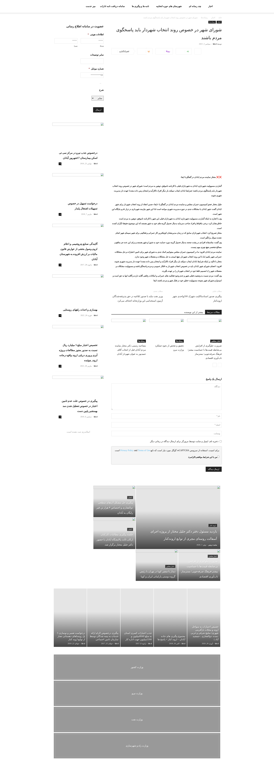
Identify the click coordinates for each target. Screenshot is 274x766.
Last (76, 46)
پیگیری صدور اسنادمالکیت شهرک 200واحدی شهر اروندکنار (197, 298)
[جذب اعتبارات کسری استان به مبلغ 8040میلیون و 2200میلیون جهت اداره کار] (137, 617)
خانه (220, 17)
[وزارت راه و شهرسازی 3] (137, 745)
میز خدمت (91, 6)
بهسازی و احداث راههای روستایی (80, 309)
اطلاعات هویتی (96, 34)
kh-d (214, 44)
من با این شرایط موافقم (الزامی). (202, 457)
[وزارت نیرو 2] (137, 693)
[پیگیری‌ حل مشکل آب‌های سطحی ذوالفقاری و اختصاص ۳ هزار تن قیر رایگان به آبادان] (114, 501)
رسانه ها (204, 17)
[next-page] (215, 365)
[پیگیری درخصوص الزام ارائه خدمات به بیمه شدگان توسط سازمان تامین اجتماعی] (103, 617)
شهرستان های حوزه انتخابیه (169, 6)
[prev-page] (220, 365)
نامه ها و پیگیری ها (140, 6)
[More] (198, 51)
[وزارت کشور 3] (137, 667)
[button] (56, 6)
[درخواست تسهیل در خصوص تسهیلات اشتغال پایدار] (78, 191)
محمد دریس (212, 545)
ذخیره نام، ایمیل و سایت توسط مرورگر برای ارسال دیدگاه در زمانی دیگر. (184, 441)
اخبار (210, 6)
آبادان (130, 497)
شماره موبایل (96, 69)
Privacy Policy (127, 450)
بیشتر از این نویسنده (193, 312)
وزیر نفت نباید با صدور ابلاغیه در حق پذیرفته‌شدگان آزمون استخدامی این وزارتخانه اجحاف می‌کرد (137, 298)
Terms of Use (144, 450)
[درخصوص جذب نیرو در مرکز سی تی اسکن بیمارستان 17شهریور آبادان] (78, 141)
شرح (101, 90)
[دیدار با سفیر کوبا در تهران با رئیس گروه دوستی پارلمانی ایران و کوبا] (157, 565)
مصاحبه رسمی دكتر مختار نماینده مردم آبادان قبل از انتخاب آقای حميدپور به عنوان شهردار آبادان (130, 350)
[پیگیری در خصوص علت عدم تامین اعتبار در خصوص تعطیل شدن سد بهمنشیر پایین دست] (78, 394)
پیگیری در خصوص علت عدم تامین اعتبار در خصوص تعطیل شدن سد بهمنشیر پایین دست (79, 406)
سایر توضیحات (97, 55)
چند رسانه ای (195, 6)
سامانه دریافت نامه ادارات (112, 6)
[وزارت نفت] (137, 719)
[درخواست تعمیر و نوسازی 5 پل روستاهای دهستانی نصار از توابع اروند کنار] (70, 617)
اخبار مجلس (216, 341)
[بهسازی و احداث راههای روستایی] (78, 293)
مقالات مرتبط (213, 312)
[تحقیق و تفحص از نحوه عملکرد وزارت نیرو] (166, 331)
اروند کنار (213, 525)
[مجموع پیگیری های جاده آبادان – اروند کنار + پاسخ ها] (170, 617)
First (102, 46)
